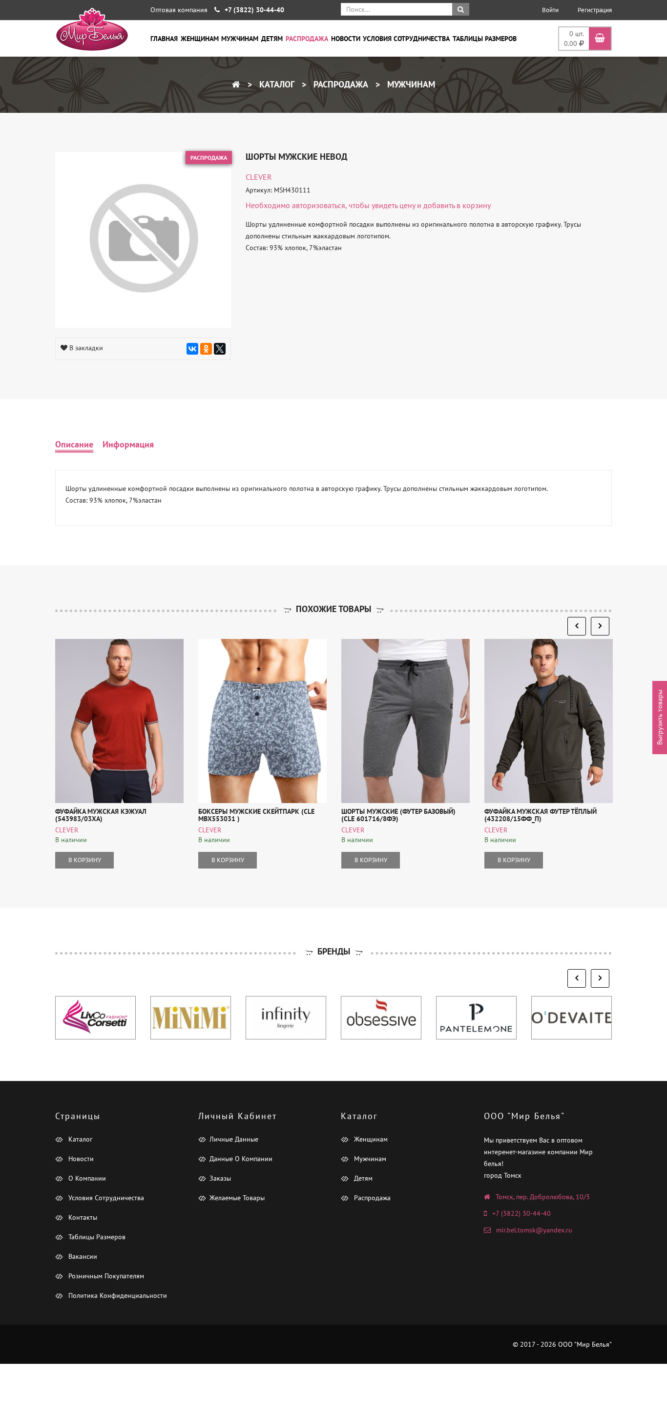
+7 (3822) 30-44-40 (521, 1213)
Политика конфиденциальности (116, 1295)
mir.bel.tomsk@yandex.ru (534, 1230)
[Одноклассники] (206, 349)
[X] (220, 349)
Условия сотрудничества (406, 38)
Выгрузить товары (659, 717)
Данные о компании (240, 1158)
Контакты (81, 1217)
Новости (345, 38)
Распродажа (307, 38)
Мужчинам (239, 38)
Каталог (275, 84)
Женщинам (200, 38)
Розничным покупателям (105, 1276)
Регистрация (595, 10)
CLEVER (259, 177)
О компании (86, 1178)
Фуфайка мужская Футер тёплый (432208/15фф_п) (540, 815)
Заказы (220, 1178)
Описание (74, 444)
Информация (128, 444)
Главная (164, 38)
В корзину (84, 860)
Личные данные (233, 1139)
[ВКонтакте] (192, 349)
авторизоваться (318, 205)
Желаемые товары (237, 1197)
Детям (272, 38)
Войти (550, 10)
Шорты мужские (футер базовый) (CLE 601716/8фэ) (398, 815)
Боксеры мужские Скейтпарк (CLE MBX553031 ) (256, 815)
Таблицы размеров (485, 38)
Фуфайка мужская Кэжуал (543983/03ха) (100, 815)
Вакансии (81, 1256)
